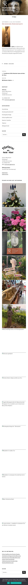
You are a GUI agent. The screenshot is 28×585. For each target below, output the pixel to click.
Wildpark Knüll (5, 126)
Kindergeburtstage (6, 114)
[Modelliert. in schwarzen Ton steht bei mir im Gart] (14, 486)
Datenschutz (5, 174)
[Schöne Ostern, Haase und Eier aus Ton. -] (14, 389)
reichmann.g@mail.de (9, 99)
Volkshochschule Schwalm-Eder (10, 561)
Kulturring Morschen (7, 117)
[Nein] (26, 581)
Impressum (5, 172)
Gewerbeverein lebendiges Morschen (11, 557)
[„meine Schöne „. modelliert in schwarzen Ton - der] (14, 535)
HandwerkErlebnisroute (8, 562)
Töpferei (4, 123)
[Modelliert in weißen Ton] (14, 462)
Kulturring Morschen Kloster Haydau (11, 554)
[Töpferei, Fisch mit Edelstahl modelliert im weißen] (14, 219)
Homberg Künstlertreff (7, 112)
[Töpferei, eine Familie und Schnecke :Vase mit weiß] (14, 195)
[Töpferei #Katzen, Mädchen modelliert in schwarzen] (14, 316)
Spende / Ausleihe (9, 63)
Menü (14, 16)
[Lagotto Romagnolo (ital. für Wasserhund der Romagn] (14, 413)
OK (8, 583)
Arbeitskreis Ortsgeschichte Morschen (11, 556)
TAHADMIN (18, 21)
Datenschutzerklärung (16, 583)
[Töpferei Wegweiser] (14, 268)
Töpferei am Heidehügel (8, 9)
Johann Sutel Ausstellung (8, 559)
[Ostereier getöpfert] (14, 365)
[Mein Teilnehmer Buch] (14, 510)
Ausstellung (5, 109)
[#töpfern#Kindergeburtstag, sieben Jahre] (14, 292)
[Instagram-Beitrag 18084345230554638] (14, 244)
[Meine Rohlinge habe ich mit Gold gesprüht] (14, 341)
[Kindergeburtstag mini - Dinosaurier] (14, 438)
